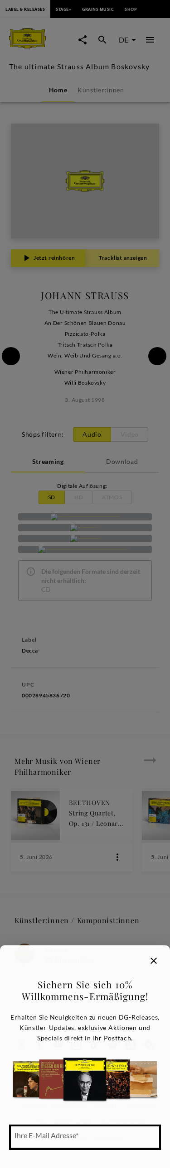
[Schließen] (154, 961)
